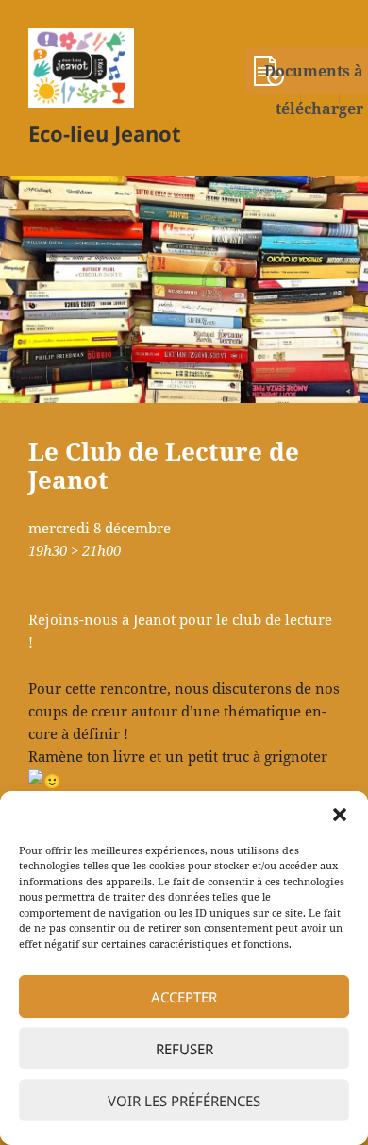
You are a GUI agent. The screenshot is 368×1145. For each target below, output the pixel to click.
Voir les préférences (184, 1100)
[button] (339, 814)
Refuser (184, 1048)
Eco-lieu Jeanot (104, 133)
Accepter (184, 996)
